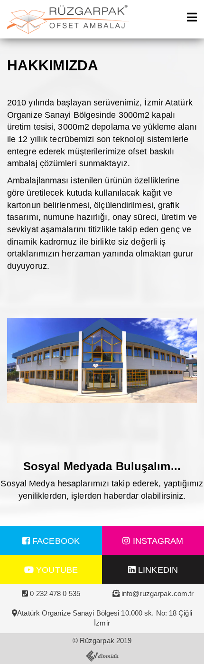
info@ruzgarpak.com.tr (157, 593)
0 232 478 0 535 (55, 593)
